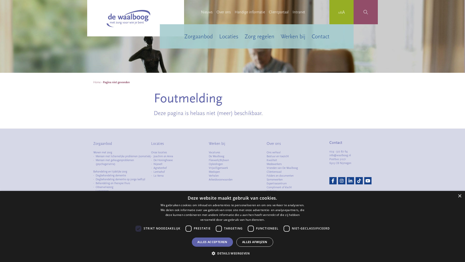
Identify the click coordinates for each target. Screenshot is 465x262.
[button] (232, 253)
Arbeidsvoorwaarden (220, 179)
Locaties (228, 36)
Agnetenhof (160, 168)
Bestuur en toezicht (278, 156)
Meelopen (214, 171)
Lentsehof (159, 171)
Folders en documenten (280, 175)
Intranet (299, 12)
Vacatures (214, 152)
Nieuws (207, 12)
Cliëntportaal (279, 12)
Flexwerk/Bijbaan (219, 160)
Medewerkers (274, 164)
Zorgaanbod (198, 36)
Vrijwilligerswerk (218, 168)
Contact (320, 36)
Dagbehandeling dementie (111, 175)
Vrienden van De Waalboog (282, 168)
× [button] (459, 196)
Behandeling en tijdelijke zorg (110, 171)
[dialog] (232, 226)
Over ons (224, 12)
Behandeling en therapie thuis (113, 183)
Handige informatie (250, 12)
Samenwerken (275, 179)
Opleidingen (216, 164)
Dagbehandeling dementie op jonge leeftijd (120, 179)
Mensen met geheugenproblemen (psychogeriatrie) (115, 162)
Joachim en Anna (163, 156)
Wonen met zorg (102, 152)
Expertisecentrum (277, 183)
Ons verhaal (274, 152)
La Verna (159, 175)
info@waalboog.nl (340, 155)
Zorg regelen (259, 36)
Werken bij (293, 36)
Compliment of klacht (279, 187)
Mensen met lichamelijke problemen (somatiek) (123, 156)
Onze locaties (159, 152)
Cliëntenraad (274, 171)
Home (97, 82)
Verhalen (214, 175)
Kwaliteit (272, 160)
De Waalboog (216, 156)
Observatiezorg (104, 187)
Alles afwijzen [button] (254, 242)
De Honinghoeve (163, 160)
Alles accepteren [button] (212, 242)
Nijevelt (158, 164)
